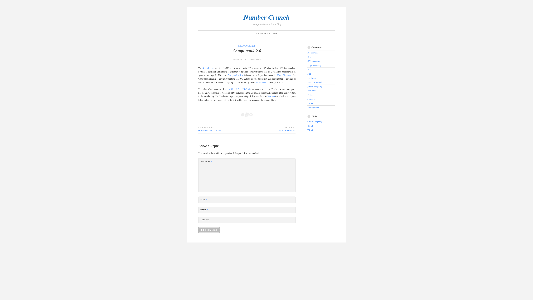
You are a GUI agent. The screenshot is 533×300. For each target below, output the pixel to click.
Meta (309, 69)
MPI (309, 73)
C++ (309, 57)
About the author (266, 33)
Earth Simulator (284, 75)
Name (203, 199)
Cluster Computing (314, 121)
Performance (312, 90)
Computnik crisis (235, 75)
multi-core (311, 78)
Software (311, 99)
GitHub (310, 126)
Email (204, 209)
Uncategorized (247, 45)
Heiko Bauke (255, 59)
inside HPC (234, 89)
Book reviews (312, 52)
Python (310, 95)
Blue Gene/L (261, 82)
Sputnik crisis (208, 68)
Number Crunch (266, 17)
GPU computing (313, 61)
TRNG (310, 103)
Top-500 (271, 96)
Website (204, 219)
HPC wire (247, 89)
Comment (206, 161)
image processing (314, 65)
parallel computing (314, 86)
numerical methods (314, 82)
